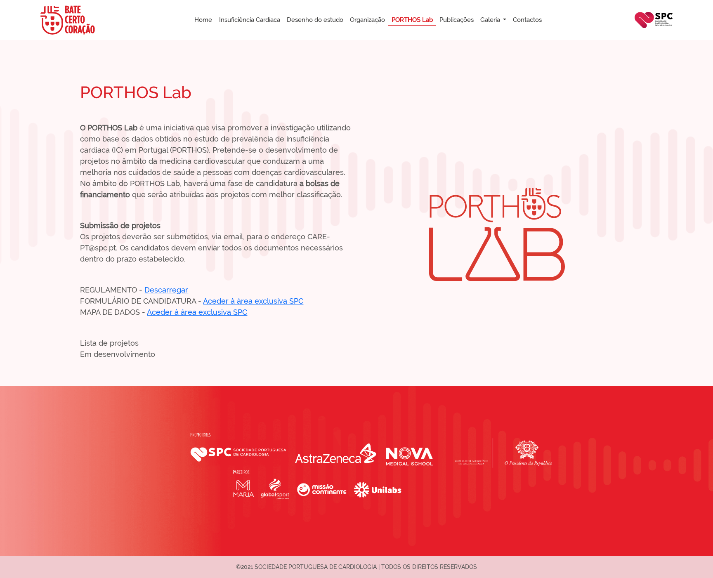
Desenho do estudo (315, 20)
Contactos (527, 20)
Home (203, 20)
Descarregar (166, 289)
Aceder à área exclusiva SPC (253, 301)
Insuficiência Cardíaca (249, 20)
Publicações (456, 20)
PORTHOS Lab (412, 20)
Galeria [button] (491, 20)
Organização (367, 20)
